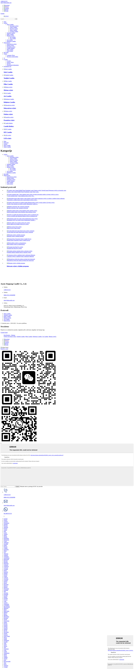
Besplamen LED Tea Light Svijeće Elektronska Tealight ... (21, 220)
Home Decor (7, 42)
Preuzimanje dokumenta (13, 65)
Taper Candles (13, 27)
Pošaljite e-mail (4, 348)
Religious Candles (11, 41)
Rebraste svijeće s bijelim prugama (15, 236)
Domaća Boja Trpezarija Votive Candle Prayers (18, 240)
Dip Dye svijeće (14, 28)
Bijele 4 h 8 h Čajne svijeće (13, 228)
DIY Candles (10, 49)
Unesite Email (4, 332)
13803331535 (7, 289)
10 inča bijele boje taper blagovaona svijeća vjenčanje (20, 232)
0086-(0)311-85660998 (9, 295)
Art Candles (10, 40)
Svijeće (5, 23)
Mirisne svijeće (10, 35)
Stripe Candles (13, 30)
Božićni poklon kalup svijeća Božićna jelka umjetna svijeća (21, 212)
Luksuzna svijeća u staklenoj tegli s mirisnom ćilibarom (20, 256)
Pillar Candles (10, 34)
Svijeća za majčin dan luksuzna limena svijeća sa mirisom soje (22, 216)
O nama (6, 59)
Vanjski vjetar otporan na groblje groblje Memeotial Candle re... (22, 204)
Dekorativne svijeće (12, 44)
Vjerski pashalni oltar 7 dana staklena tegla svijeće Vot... (20, 196)
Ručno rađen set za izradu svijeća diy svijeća (18, 224)
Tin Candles (13, 38)
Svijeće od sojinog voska (10, 336)
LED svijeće (10, 51)
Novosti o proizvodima (12, 56)
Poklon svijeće (10, 45)
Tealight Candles (11, 33)
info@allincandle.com (9, 300)
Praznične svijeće (11, 47)
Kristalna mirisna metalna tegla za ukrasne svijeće (19, 252)
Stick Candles (10, 24)
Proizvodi (6, 142)
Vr (4, 58)
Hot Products (7, 335)
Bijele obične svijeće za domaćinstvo (16, 244)
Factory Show (10, 62)
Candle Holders (11, 48)
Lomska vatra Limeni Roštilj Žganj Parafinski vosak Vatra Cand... (23, 191)
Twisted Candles (14, 31)
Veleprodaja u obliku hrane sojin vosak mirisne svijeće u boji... (22, 200)
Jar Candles (13, 37)
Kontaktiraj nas (7, 66)
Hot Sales (6, 52)
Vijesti (5, 54)
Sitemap (13, 335)
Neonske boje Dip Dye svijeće (14, 248)
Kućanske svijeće (14, 26)
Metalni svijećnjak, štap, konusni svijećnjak (17, 208)
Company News (11, 55)
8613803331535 (8, 513)
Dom (5, 21)
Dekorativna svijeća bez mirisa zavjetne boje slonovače (20, 260)
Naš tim (9, 63)
